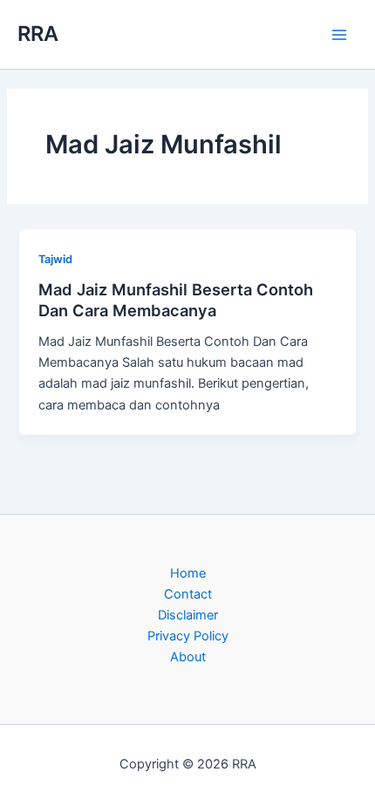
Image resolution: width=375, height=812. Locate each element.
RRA (37, 33)
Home (188, 573)
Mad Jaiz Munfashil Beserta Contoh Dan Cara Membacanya (175, 300)
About (188, 657)
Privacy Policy (187, 636)
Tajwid (55, 259)
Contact (188, 594)
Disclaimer (188, 615)
